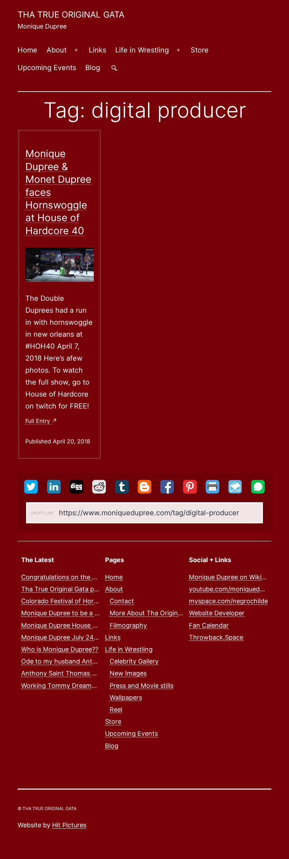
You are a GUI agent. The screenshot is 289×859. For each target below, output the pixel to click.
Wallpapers (126, 697)
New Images (128, 673)
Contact (122, 601)
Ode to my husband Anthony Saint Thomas (85, 661)
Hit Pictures (69, 825)
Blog (92, 67)
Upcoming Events (47, 67)
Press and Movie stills (141, 685)
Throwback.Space (216, 637)
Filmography (128, 625)
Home (27, 50)
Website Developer (217, 613)
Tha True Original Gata (71, 15)
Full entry (38, 420)
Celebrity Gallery (134, 661)
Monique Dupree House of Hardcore (74, 625)
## (114, 68)
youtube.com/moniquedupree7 (234, 589)
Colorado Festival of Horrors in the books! (83, 601)
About (57, 50)
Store (200, 50)
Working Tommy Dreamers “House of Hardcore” (92, 685)
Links (97, 50)
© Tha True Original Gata (47, 808)
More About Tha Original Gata (154, 613)
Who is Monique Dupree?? (59, 649)
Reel (116, 709)
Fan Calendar (209, 625)
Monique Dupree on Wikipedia (233, 577)
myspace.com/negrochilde (228, 601)
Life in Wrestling (142, 50)
